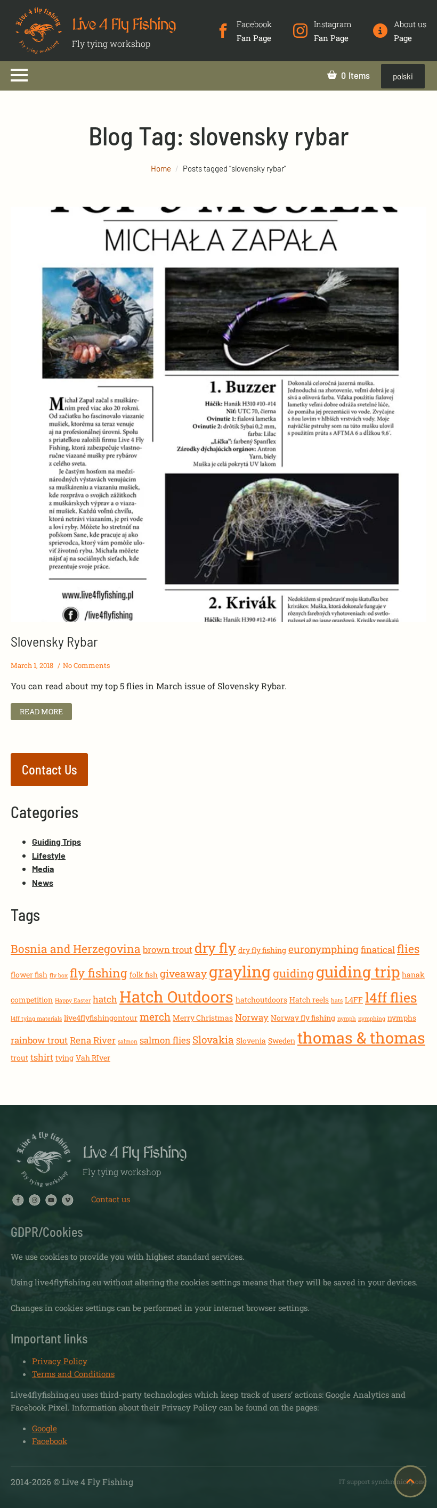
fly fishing (98, 973)
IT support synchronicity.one (382, 1481)
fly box (59, 975)
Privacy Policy (59, 1361)
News (42, 882)
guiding (293, 973)
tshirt (41, 1057)
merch (155, 1016)
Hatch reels (309, 1000)
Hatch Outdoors (176, 996)
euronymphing (323, 949)
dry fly (215, 948)
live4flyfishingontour (100, 1018)
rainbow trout (39, 1040)
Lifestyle (49, 855)
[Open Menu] (19, 75)
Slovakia (213, 1039)
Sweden (281, 1041)
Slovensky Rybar (54, 641)
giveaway (183, 973)
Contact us (110, 1199)
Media (43, 868)
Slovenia (251, 1041)
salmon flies (165, 1040)
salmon (127, 1041)
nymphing (371, 1018)
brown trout (167, 949)
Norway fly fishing (303, 1018)
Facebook (49, 1441)
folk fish (144, 974)
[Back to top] (410, 1481)
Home (161, 168)
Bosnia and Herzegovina (76, 948)
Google (44, 1428)
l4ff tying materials (36, 1018)
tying (64, 1058)
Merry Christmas (203, 1018)
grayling (240, 971)
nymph (346, 1018)
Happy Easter (73, 1000)
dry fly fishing (262, 950)
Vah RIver (93, 1058)
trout (19, 1058)
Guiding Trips (56, 841)
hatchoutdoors (261, 1000)
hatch (105, 999)
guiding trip (358, 971)
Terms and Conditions (73, 1373)
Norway (252, 1017)
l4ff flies (391, 997)
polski (403, 76)
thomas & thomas (361, 1037)
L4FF (354, 1000)
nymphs (401, 1018)
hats (337, 1000)
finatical (378, 949)
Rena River (93, 1040)
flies (408, 948)
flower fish (29, 974)
